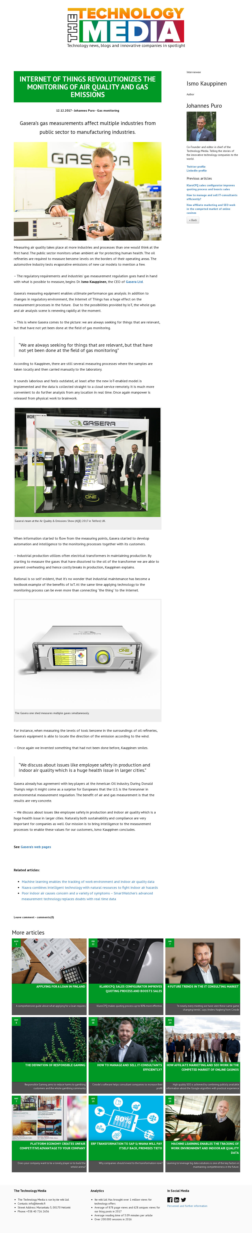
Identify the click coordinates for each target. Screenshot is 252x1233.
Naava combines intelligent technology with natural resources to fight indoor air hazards (90, 887)
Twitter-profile (196, 166)
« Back (193, 220)
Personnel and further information (187, 1206)
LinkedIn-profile (197, 170)
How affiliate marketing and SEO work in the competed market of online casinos (211, 209)
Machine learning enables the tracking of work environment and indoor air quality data (88, 881)
